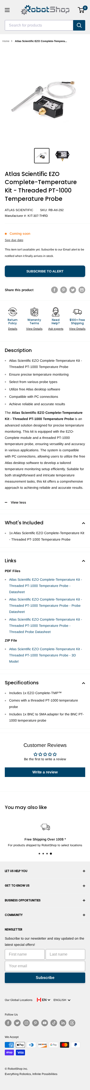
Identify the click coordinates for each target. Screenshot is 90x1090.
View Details (34, 328)
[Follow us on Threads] (72, 1023)
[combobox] (39, 25)
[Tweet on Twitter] (72, 290)
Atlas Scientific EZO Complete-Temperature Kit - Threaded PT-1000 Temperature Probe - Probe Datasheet (45, 605)
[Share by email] (81, 290)
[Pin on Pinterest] (63, 290)
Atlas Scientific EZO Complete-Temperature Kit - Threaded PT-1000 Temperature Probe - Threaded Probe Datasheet (45, 625)
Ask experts (55, 328)
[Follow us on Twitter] (17, 1023)
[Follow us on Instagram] (26, 1023)
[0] (81, 10)
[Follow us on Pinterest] (35, 1023)
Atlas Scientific (19, 210)
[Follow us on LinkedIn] (63, 1023)
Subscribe (45, 978)
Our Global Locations (18, 1000)
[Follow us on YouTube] (44, 1023)
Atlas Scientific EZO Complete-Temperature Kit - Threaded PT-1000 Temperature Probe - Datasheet (45, 586)
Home (5, 41)
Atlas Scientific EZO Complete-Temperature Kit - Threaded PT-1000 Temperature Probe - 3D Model (45, 655)
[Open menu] (7, 10)
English (61, 1000)
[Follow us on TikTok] (53, 1023)
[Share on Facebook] (54, 290)
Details (12, 328)
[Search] (79, 25)
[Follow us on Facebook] (8, 1023)
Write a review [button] (45, 772)
